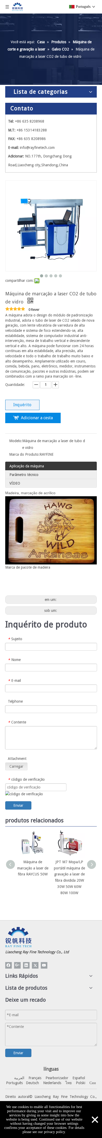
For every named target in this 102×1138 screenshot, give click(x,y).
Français (35, 1078)
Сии (92, 1083)
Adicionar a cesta (37, 417)
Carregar (16, 766)
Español (78, 1078)
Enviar (18, 805)
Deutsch (32, 1083)
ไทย (68, 1083)
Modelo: (15, 441)
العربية (19, 1078)
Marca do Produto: (24, 454)
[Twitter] (35, 965)
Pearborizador (57, 1078)
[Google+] (17, 965)
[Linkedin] (26, 965)
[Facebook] (8, 965)
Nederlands (52, 1083)
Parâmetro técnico (23, 475)
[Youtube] (44, 965)
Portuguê (13, 1083)
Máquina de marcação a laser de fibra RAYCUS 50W (32, 868)
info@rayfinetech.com (37, 147)
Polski (80, 1083)
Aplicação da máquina (26, 466)
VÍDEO (14, 483)
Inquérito (22, 404)
